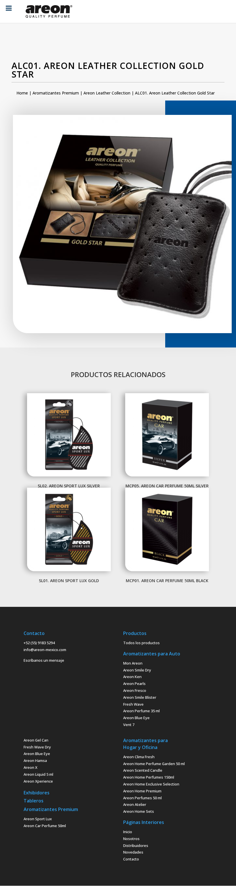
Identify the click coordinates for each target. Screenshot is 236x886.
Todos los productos (141, 642)
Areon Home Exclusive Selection (151, 784)
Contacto (131, 859)
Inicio (127, 831)
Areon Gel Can (36, 740)
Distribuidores (135, 845)
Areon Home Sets (138, 811)
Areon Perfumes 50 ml (142, 797)
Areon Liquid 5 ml (38, 774)
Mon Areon (132, 663)
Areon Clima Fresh (139, 756)
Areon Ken (132, 676)
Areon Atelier (134, 804)
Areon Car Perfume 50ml (45, 825)
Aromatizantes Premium (56, 93)
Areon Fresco (134, 690)
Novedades (133, 852)
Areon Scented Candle (142, 770)
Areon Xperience (38, 781)
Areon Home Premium (142, 791)
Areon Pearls (134, 683)
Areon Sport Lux (38, 818)
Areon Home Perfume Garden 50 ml (154, 763)
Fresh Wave (133, 704)
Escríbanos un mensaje (44, 660)
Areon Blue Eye (136, 717)
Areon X (30, 767)
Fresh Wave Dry (37, 747)
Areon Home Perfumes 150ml (148, 777)
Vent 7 (128, 724)
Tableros (33, 801)
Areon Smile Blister (139, 697)
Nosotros (131, 838)
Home (22, 93)
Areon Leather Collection (106, 93)
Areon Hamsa (35, 760)
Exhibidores (37, 793)
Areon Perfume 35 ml (141, 710)
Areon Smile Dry (137, 670)
